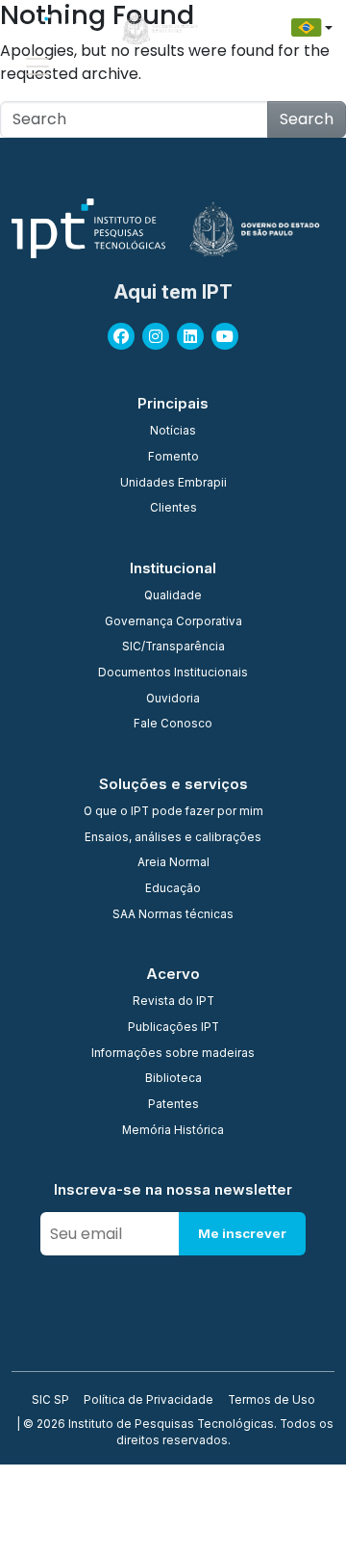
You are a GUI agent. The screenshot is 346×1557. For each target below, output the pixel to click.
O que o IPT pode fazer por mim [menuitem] (173, 812)
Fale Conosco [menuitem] (173, 724)
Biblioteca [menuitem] (173, 1079)
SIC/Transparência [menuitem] (173, 647)
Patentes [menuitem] (173, 1105)
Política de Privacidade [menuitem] (148, 1401)
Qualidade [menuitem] (173, 596)
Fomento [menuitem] (173, 457)
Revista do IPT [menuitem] (173, 1002)
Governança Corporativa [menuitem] (173, 622)
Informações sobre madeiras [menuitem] (173, 1054)
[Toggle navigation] (37, 66)
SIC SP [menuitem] (50, 1401)
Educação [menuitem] (173, 889)
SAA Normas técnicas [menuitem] (173, 915)
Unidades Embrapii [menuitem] (173, 483)
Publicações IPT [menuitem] (173, 1028)
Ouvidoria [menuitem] (173, 699)
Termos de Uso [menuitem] (271, 1401)
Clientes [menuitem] (173, 509)
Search (307, 119)
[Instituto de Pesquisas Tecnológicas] (48, 28)
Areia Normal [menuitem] (173, 863)
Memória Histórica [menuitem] (173, 1131)
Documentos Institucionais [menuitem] (173, 673)
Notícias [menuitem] (173, 431)
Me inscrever (242, 1233)
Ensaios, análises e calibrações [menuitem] (173, 838)
